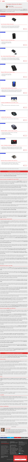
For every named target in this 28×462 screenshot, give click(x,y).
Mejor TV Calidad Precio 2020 (13, 450)
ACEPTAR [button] (20, 459)
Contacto (20, 446)
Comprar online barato (11, 7)
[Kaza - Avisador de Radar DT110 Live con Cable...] (14, 52)
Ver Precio (25, 107)
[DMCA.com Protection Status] (21, 453)
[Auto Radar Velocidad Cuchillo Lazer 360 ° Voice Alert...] (14, 84)
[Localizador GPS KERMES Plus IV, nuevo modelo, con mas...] (14, 99)
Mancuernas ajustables (13, 447)
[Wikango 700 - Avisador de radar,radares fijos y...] (14, 36)
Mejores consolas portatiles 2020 (14, 449)
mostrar (7, 435)
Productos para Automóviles (18, 7)
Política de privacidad (21, 451)
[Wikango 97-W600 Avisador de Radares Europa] (14, 68)
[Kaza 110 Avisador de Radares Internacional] (14, 20)
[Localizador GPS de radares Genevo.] (14, 114)
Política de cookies (21, 450)
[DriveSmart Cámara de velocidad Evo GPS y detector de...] (14, 157)
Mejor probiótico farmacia (13, 452)
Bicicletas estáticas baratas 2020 (14, 448)
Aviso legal (20, 449)
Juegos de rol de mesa (12, 451)
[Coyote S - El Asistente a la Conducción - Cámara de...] (14, 142)
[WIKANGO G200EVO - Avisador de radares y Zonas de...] (14, 127)
